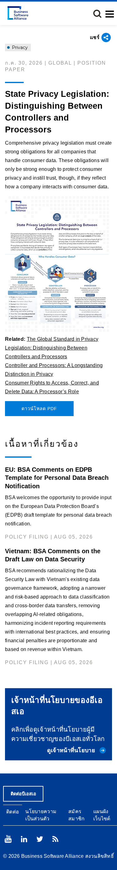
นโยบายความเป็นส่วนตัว (40, 815)
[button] (97, 14)
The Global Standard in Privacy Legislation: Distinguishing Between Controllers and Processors (51, 347)
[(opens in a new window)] (58, 264)
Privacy (19, 47)
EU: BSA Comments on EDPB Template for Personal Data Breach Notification (57, 477)
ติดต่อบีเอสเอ (23, 793)
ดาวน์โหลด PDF (39, 408)
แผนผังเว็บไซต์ (101, 815)
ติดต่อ (12, 811)
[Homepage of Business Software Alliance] (18, 13)
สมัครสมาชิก (76, 815)
